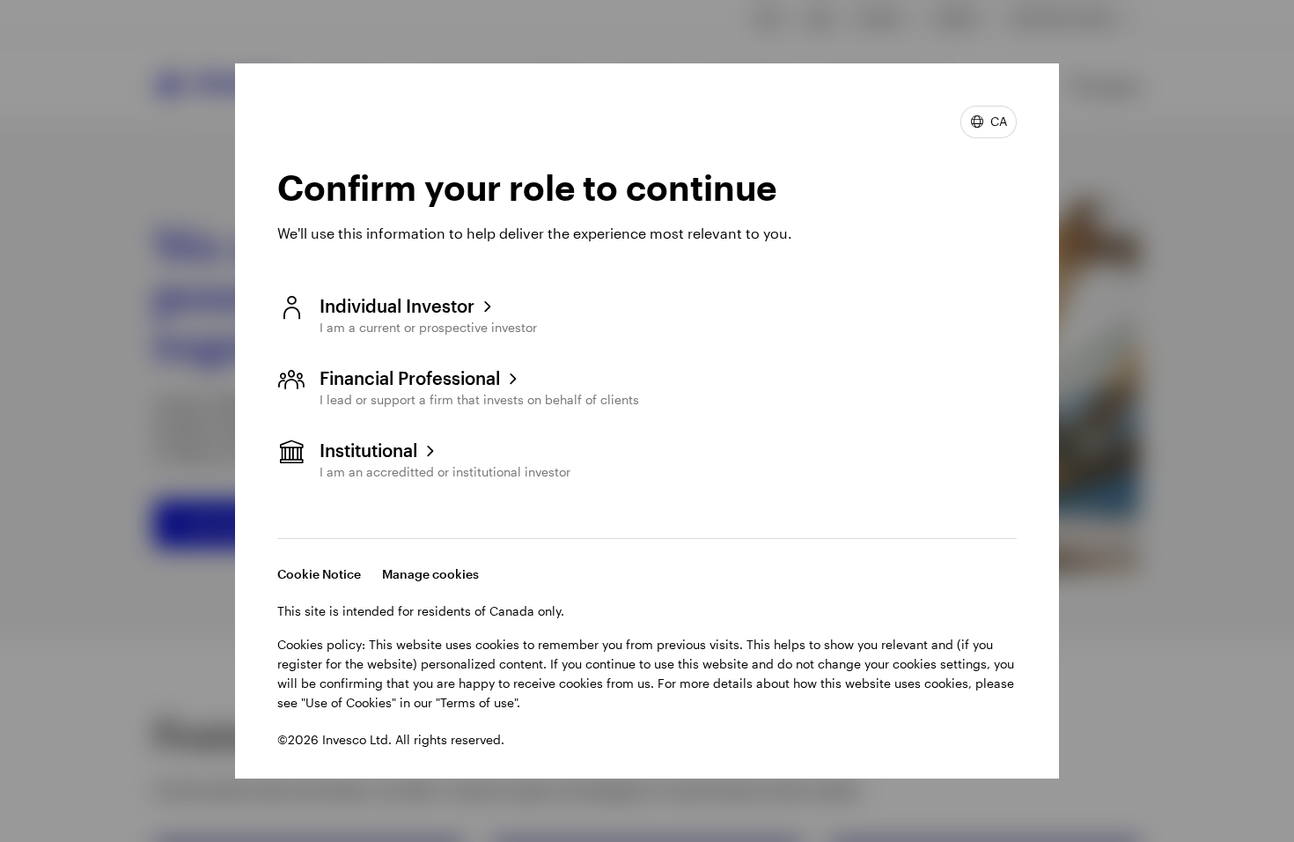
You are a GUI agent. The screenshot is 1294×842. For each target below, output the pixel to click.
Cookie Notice (319, 573)
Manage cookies (430, 573)
